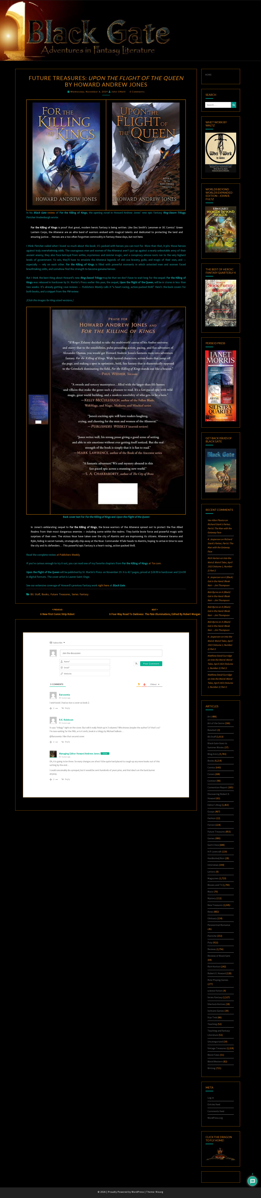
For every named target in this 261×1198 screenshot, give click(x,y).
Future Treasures (60, 594)
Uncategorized (215, 1041)
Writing (211, 1068)
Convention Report (217, 787)
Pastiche (212, 935)
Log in (211, 1097)
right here (103, 585)
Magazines (213, 878)
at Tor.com (154, 563)
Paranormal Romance (219, 924)
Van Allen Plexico (216, 520)
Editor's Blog (214, 804)
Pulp (210, 942)
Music (210, 891)
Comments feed (216, 1111)
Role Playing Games (218, 979)
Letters (211, 871)
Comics (211, 767)
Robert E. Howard (217, 973)
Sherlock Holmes (216, 1004)
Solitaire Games (216, 1010)
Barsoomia (64, 694)
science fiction (215, 990)
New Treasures (215, 905)
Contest (212, 780)
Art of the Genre (216, 723)
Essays (211, 811)
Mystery (212, 898)
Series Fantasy (80, 594)
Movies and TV (215, 884)
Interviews (213, 864)
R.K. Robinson (66, 719)
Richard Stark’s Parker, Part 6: (220, 528)
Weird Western (215, 1061)
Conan (211, 774)
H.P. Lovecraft (214, 851)
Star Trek (212, 1017)
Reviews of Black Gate (219, 955)
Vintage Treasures (217, 1048)
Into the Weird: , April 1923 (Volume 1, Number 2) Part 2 (220, 663)
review (51, 212)
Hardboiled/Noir (216, 858)
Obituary (212, 918)
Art (209, 716)
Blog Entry (213, 753)
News (210, 911)
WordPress (138, 1191)
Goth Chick (213, 844)
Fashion (212, 818)
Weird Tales (213, 1054)
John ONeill (118, 91)
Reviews (212, 949)
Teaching (212, 1024)
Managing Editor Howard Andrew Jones (79, 753)
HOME (208, 74)
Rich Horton (214, 966)
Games (211, 838)
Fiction (211, 824)
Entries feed (214, 1104)
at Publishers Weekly (68, 554)
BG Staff (35, 594)
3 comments (137, 91)
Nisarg (159, 1191)
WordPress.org (215, 1117)
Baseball (212, 729)
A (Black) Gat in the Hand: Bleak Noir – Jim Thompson (220, 581)
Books (45, 594)
